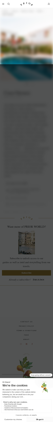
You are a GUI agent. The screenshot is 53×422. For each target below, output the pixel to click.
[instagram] (21, 344)
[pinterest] (26, 344)
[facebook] (32, 344)
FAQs (26, 335)
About (26, 339)
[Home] (26, 4)
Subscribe (26, 273)
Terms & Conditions (26, 330)
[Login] (49, 4)
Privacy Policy (26, 326)
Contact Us (26, 321)
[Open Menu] (3, 4)
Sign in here (38, 279)
